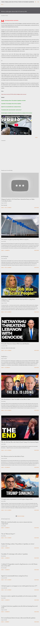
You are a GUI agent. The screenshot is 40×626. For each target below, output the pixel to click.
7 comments (7, 547)
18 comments (7, 467)
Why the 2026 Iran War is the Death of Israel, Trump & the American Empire (20, 442)
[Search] (35, 1)
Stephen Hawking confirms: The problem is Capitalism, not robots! (17, 544)
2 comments (7, 250)
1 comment (7, 621)
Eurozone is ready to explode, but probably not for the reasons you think (19, 596)
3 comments (7, 569)
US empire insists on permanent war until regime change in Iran (16, 499)
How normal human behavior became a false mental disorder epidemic (18, 618)
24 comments (7, 367)
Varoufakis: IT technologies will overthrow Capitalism (14, 554)
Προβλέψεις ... (4, 356)
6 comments (7, 527)
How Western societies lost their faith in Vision (12, 456)
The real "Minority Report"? (8, 534)
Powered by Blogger (20, 516)
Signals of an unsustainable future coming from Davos (14, 576)
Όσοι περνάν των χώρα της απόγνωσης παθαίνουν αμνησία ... (15, 239)
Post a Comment (8, 207)
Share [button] (36, 137)
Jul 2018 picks (4, 256)
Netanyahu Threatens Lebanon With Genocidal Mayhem (15, 343)
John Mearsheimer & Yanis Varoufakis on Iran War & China (15, 399)
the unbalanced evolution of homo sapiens (17, 2)
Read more (36, 207)
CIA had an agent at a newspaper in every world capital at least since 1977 (19, 586)
